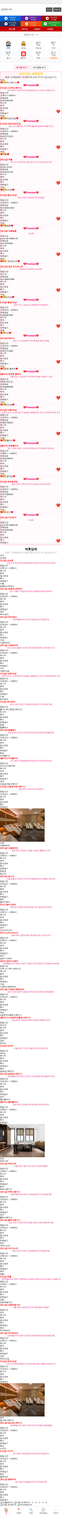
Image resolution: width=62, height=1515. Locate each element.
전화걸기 (4, 113)
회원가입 (57, 9)
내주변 (18, 1511)
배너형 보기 (21, 67)
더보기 (55, 1511)
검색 (31, 1511)
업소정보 (4, 108)
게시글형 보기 (39, 67)
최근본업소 (43, 1511)
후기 (2, 110)
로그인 (49, 9)
